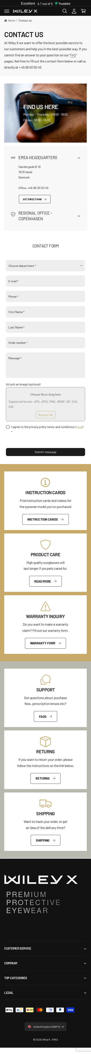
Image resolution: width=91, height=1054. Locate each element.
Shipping (43, 840)
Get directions (32, 199)
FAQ (73, 55)
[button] (6, 11)
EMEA (55, 1039)
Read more (42, 581)
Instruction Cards (42, 519)
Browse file (46, 415)
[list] (45, 562)
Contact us (25, 20)
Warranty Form (42, 643)
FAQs (43, 716)
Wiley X (46, 1039)
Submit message (45, 452)
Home (11, 20)
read (79, 427)
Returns (43, 778)
